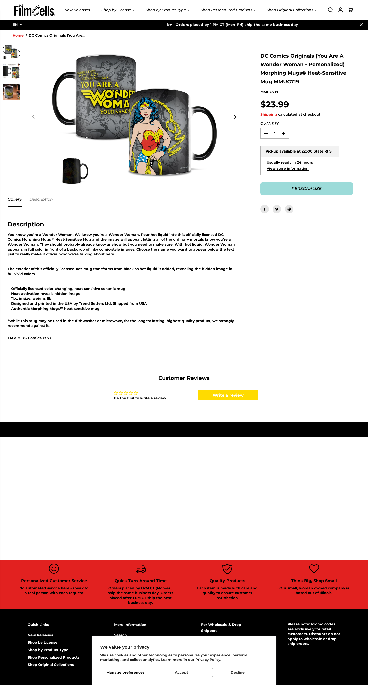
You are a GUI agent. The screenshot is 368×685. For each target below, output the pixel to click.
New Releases (77, 10)
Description (41, 199)
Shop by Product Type (166, 10)
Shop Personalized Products (227, 10)
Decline (238, 672)
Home (18, 35)
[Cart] (350, 9)
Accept (181, 672)
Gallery (15, 199)
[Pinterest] (289, 209)
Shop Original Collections (290, 10)
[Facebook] (264, 209)
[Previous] (33, 116)
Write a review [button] (228, 395)
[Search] (330, 9)
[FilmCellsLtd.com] (34, 10)
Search (120, 635)
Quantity (269, 123)
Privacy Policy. (208, 659)
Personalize (307, 188)
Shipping (268, 114)
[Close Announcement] (361, 24)
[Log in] (340, 9)
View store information (288, 168)
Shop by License (116, 10)
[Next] (234, 116)
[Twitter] (277, 209)
